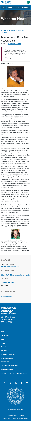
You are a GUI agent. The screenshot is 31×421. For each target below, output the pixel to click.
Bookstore (5, 362)
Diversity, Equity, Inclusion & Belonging (14, 373)
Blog (2, 347)
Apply (17, 7)
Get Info (10, 7)
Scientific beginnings (8, 282)
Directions (5, 336)
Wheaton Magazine (14, 44)
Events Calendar (7, 358)
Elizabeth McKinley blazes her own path (15, 275)
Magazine (4, 350)
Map (2, 339)
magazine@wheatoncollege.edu (10, 266)
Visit (4, 7)
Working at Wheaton (8, 369)
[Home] (7, 2)
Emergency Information (9, 365)
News (3, 343)
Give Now (24, 7)
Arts (2, 332)
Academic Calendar (8, 354)
